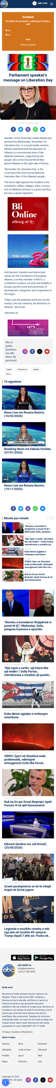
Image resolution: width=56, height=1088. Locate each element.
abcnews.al (22, 369)
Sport (21, 1055)
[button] (5, 1082)
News (8, 374)
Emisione (42, 1043)
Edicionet (42, 1049)
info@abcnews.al (26, 968)
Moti (40, 1055)
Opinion (6, 1043)
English (9, 369)
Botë (20, 1043)
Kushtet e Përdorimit (22, 1032)
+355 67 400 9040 (26, 971)
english (36, 369)
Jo (9, 35)
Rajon (5, 1061)
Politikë (5, 1055)
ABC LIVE (42, 3)
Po (9, 30)
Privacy (6, 1032)
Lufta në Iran (24, 1049)
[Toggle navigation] (51, 4)
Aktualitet (6, 1049)
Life (40, 1061)
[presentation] (48, 519)
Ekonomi (22, 1061)
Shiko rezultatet (28, 44)
